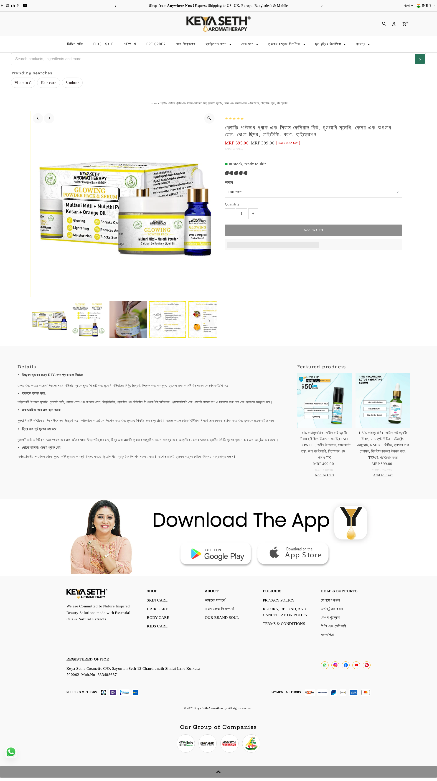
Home (153, 103)
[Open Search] (384, 24)
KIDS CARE (157, 626)
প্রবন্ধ (361, 44)
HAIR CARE (157, 609)
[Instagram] (7, 5)
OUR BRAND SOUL (222, 617)
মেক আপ (248, 44)
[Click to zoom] (209, 118)
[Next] (322, 6)
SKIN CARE (157, 600)
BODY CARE (158, 617)
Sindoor (72, 83)
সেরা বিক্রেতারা (186, 44)
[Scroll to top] (218, 772)
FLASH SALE (103, 44)
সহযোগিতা (327, 635)
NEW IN (130, 44)
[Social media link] (325, 665)
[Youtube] (25, 5)
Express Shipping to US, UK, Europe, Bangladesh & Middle (241, 6)
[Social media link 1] (186, 743)
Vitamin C (23, 83)
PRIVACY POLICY (279, 600)
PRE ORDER (155, 44)
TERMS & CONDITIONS (284, 624)
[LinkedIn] (13, 6)
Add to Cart (313, 230)
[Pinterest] (18, 5)
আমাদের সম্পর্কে (215, 600)
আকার (229, 182)
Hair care (48, 83)
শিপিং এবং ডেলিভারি (333, 626)
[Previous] (115, 6)
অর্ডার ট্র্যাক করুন (332, 609)
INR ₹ (426, 6)
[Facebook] (2, 5)
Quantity (232, 204)
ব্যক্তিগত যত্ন (217, 44)
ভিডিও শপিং (75, 44)
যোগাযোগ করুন (330, 600)
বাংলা (407, 6)
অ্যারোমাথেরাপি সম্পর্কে (219, 609)
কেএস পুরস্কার (330, 617)
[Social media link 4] (251, 743)
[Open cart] (404, 24)
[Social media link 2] (207, 743)
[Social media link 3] (229, 743)
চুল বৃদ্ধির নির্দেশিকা (329, 44)
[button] (236, 173)
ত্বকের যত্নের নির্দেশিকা (285, 44)
